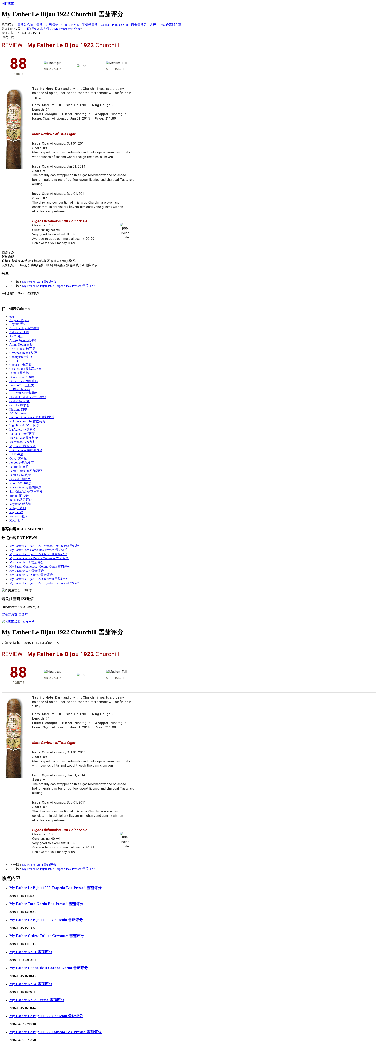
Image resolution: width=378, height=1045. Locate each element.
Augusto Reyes (19, 320)
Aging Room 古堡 (21, 344)
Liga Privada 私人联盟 (24, 425)
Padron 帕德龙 (19, 466)
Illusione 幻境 (18, 409)
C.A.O (13, 361)
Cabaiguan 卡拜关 (21, 357)
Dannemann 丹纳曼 (22, 377)
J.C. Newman (18, 413)
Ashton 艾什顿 (19, 332)
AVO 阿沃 (16, 336)
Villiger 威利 (17, 508)
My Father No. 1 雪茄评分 (26, 562)
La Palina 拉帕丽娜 (22, 433)
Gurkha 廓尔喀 (19, 405)
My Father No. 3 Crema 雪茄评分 (31, 574)
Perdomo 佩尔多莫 (21, 462)
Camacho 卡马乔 (20, 364)
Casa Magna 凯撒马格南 (25, 368)
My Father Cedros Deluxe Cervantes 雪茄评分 (39, 558)
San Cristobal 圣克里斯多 (26, 491)
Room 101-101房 (20, 483)
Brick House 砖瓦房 (22, 348)
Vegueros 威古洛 (20, 504)
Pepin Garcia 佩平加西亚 (25, 471)
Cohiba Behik (70, 24)
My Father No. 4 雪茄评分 (39, 281)
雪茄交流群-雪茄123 (15, 614)
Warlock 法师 (18, 516)
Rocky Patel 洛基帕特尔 (25, 487)
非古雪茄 (46, 28)
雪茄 (39, 24)
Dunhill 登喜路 (19, 373)
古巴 (153, 24)
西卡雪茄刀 (139, 24)
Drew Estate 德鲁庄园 (23, 381)
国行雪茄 (8, 3)
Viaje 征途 (16, 512)
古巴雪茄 (52, 24)
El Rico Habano (19, 389)
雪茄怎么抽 (25, 24)
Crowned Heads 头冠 (23, 352)
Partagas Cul (120, 24)
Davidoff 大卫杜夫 (21, 385)
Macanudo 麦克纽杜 (22, 442)
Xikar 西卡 (16, 520)
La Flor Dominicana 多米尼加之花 (31, 417)
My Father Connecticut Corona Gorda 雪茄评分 (39, 566)
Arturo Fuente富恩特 (22, 340)
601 (11, 316)
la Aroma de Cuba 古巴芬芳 (27, 421)
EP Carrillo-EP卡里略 (23, 393)
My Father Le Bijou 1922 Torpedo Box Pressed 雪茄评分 (58, 286)
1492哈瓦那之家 (170, 24)
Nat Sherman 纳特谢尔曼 (25, 450)
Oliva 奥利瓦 (18, 458)
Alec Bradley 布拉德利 (24, 328)
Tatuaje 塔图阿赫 (20, 499)
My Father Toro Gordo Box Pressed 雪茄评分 (38, 550)
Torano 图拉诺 (19, 495)
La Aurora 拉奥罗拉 (22, 429)
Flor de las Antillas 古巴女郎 (27, 397)
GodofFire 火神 (19, 401)
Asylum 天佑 (17, 324)
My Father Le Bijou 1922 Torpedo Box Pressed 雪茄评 (44, 545)
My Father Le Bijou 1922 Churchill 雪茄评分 (38, 554)
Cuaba (105, 24)
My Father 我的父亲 (67, 28)
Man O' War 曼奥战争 (23, 437)
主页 (27, 28)
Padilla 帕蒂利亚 (20, 475)
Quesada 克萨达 (20, 479)
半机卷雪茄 (90, 24)
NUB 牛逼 (16, 454)
